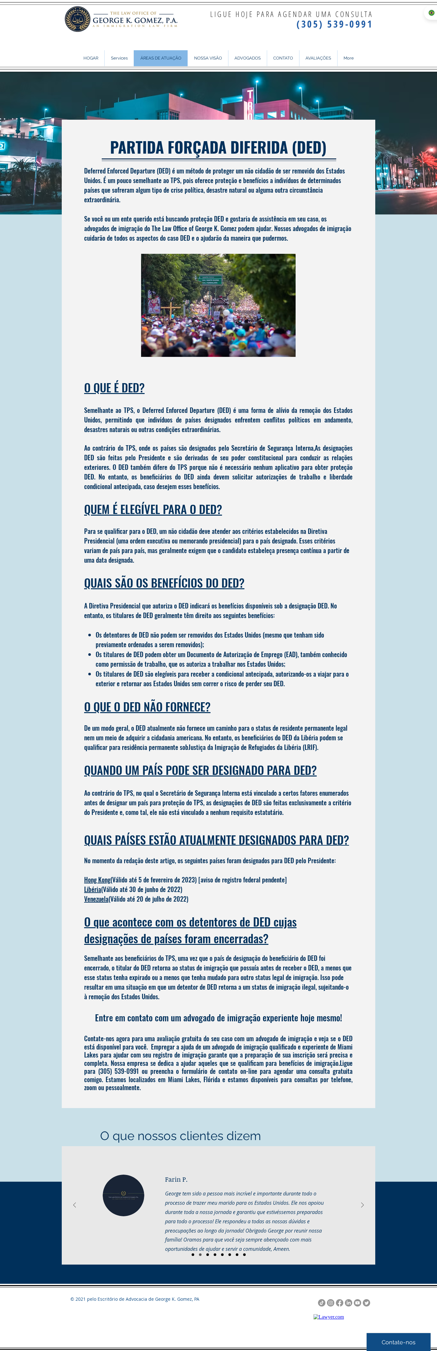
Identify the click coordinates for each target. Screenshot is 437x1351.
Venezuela (96, 899)
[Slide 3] (207, 1254)
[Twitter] (366, 1303)
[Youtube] (357, 1303)
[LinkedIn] (348, 1303)
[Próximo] (362, 1205)
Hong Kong (97, 879)
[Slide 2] (200, 1254)
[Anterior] (74, 1205)
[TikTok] (321, 1303)
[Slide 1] (193, 1254)
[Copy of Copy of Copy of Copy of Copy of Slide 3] (244, 1254)
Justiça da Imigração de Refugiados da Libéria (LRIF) (252, 747)
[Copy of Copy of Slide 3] (222, 1254)
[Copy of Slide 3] (215, 1254)
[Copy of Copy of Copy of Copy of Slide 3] (237, 1254)
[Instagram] (330, 1303)
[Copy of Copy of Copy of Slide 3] (229, 1254)
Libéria (92, 889)
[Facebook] (339, 1303)
